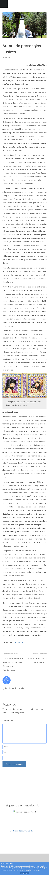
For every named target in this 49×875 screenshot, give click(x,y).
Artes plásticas (18, 642)
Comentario (7, 720)
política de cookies (7, 870)
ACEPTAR (24, 873)
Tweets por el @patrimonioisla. (21, 831)
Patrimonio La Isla (24, 4)
